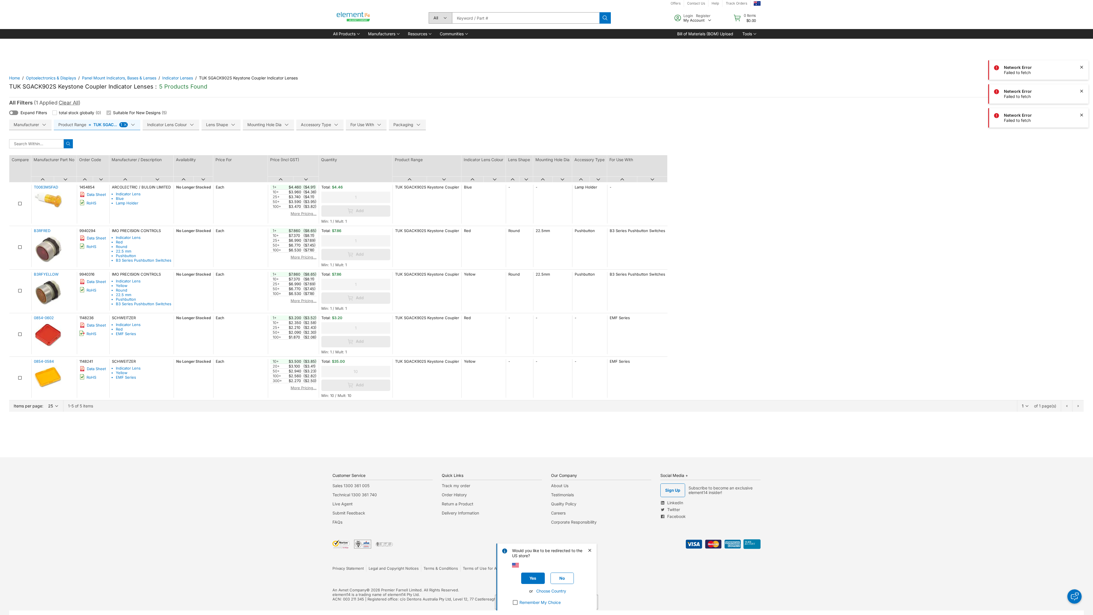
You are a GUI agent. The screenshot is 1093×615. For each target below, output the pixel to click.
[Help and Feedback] (1074, 596)
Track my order (456, 485)
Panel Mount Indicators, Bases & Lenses (119, 77)
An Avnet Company (349, 590)
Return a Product (457, 503)
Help (715, 3)
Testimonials (562, 494)
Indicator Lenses (177, 77)
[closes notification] (1081, 43)
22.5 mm (123, 251)
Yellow (122, 285)
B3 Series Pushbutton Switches (143, 260)
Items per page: (28, 405)
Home (14, 77)
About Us (559, 485)
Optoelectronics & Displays (51, 77)
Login (688, 15)
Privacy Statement (348, 568)
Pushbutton (126, 255)
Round (121, 246)
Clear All (69, 103)
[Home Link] (353, 18)
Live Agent (342, 503)
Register (703, 15)
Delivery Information (460, 513)
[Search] (605, 18)
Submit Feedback (348, 513)
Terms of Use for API (481, 568)
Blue (120, 198)
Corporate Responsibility (574, 522)
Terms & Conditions (441, 568)
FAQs (337, 522)
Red (119, 242)
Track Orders (736, 3)
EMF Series (126, 333)
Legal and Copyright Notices (394, 568)
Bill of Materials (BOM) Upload (705, 33)
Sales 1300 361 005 (350, 485)
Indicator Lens (128, 194)
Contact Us (696, 3)
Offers (676, 3)
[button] (345, 34)
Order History (454, 494)
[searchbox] (525, 18)
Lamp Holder (127, 203)
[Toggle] (13, 112)
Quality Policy (563, 503)
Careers (558, 513)
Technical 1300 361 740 (354, 494)
